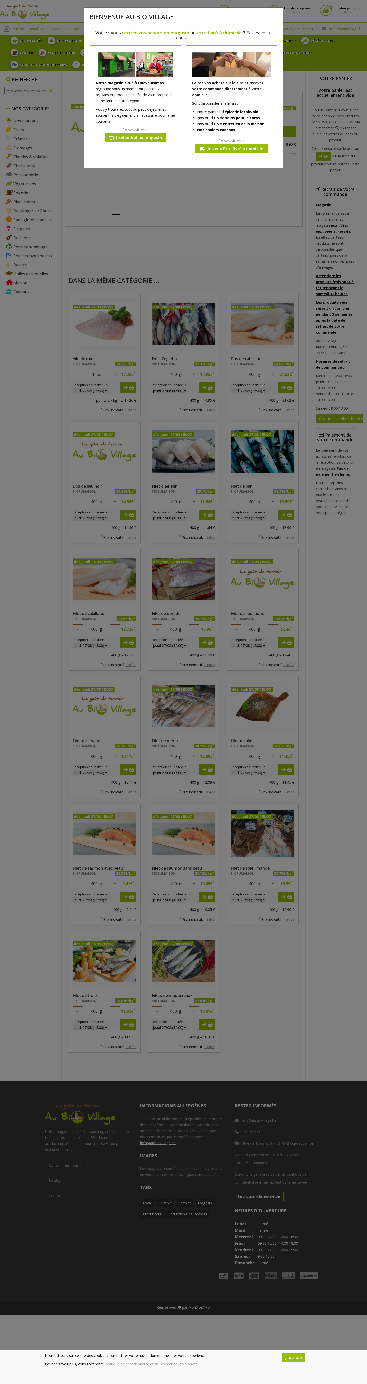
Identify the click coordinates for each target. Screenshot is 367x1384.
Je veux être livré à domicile (235, 148)
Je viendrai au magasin (139, 137)
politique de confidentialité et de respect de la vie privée (151, 1364)
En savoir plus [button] (135, 130)
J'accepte (293, 1357)
